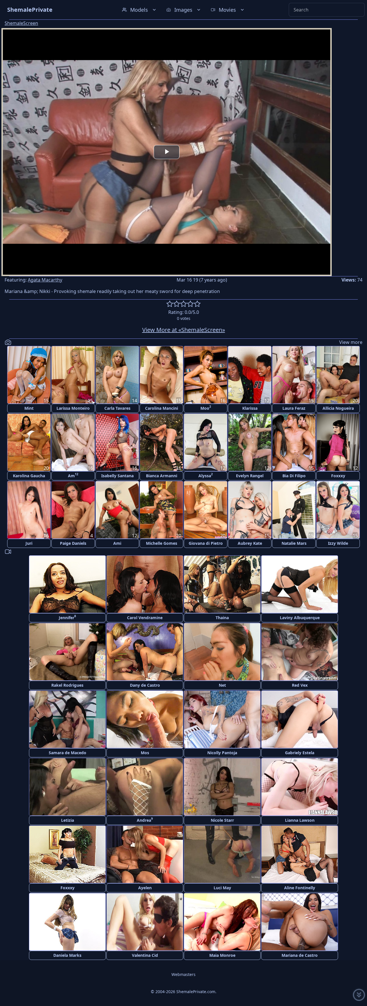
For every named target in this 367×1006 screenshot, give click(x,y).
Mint (29, 408)
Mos (145, 752)
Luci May (222, 887)
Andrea (145, 820)
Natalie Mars (294, 543)
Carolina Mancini (161, 408)
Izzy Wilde (338, 543)
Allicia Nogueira (338, 408)
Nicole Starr (222, 820)
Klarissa (249, 408)
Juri (29, 543)
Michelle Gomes (161, 543)
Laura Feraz (293, 408)
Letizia (67, 820)
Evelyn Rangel (249, 475)
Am (73, 475)
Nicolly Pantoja (222, 752)
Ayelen (145, 887)
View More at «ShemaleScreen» (183, 330)
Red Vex (300, 685)
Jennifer (67, 617)
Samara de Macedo (67, 752)
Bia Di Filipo (294, 475)
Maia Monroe (222, 955)
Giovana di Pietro (206, 543)
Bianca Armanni (161, 475)
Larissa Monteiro (73, 408)
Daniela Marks (67, 955)
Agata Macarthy (45, 280)
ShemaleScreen (21, 23)
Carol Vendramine (145, 617)
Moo (205, 408)
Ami (117, 543)
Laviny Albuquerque (300, 617)
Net (222, 685)
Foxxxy (338, 475)
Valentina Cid (145, 955)
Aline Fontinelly (299, 887)
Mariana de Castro (300, 955)
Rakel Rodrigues (67, 685)
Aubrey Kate (250, 543)
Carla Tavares (117, 408)
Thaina (222, 617)
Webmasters (183, 974)
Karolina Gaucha (29, 475)
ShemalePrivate (29, 9)
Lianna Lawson (300, 820)
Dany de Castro (145, 685)
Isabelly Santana (117, 475)
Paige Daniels (73, 543)
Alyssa (205, 475)
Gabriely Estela (299, 752)
